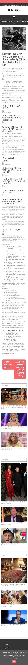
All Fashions (14, 10)
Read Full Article (10, 353)
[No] (26, 657)
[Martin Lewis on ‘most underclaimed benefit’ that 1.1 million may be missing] (14, 616)
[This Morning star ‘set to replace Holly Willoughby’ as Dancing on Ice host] (14, 419)
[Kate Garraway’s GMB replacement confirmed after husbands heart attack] (14, 439)
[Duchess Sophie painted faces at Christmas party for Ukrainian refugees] (14, 596)
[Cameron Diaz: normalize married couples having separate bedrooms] (14, 481)
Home (2, 20)
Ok (14, 661)
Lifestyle (7, 20)
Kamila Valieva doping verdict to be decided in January (8, 364)
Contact (8, 647)
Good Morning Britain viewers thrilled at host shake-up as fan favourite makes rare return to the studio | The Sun (13, 407)
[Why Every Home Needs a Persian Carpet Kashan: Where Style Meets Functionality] (14, 570)
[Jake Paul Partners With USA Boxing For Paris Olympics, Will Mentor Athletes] (14, 535)
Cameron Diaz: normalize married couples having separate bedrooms (15, 5)
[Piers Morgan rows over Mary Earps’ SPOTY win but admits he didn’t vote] (14, 514)
